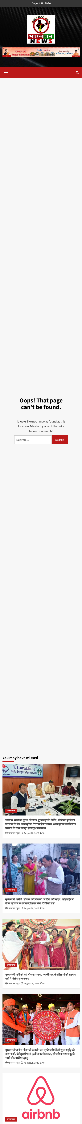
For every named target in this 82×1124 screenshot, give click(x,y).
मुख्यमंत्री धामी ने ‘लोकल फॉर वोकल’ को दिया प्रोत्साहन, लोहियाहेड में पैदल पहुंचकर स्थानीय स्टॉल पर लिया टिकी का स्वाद (39, 901)
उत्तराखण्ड (11, 810)
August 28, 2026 (31, 833)
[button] (6, 72)
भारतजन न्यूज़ (13, 833)
